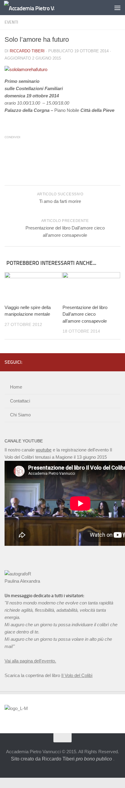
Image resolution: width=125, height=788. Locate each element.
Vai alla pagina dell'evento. (30, 660)
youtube (44, 450)
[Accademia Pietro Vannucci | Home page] (37, 8)
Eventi (11, 22)
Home (16, 386)
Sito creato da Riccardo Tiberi (61, 758)
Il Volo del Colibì (77, 675)
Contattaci (20, 400)
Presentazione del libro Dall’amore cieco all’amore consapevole (84, 314)
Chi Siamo (20, 414)
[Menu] (117, 7)
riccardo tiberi (27, 51)
